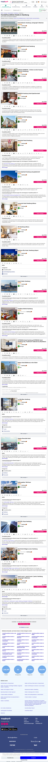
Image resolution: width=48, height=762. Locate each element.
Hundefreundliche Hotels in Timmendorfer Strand (8, 653)
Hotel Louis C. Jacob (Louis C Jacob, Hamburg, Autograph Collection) (30, 577)
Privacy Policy (13, 761)
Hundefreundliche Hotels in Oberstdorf (23, 657)
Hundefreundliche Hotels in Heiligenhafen (23, 660)
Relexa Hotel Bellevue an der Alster (28, 362)
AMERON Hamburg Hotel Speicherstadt (29, 93)
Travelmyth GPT (39, 723)
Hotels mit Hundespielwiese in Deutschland (34, 694)
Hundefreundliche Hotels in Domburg (8, 657)
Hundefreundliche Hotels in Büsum (8, 660)
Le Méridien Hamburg (24, 399)
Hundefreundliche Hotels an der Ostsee (9, 634)
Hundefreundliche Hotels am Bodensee (23, 637)
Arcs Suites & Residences (6, 708)
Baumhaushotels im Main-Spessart (8, 692)
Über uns (26, 718)
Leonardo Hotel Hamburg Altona (27, 203)
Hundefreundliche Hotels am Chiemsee (23, 653)
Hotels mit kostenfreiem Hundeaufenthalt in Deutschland (10, 697)
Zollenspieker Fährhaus (24, 482)
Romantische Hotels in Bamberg (31, 689)
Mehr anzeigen (23, 276)
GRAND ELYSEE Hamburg (25, 117)
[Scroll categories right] (46, 6)
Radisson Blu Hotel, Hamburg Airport (28, 250)
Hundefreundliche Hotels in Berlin (8, 647)
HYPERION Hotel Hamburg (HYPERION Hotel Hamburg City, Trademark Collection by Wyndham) (32, 340)
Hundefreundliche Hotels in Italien (38, 657)
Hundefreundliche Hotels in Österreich (38, 640)
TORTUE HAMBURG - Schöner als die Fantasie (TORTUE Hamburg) (30, 70)
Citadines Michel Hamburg (25, 308)
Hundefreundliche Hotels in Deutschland (8, 640)
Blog (36, 718)
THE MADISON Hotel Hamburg (26, 46)
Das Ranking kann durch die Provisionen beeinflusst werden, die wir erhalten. (15, 20)
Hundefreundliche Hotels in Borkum (8, 650)
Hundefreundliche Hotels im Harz (38, 643)
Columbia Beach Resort (29, 708)
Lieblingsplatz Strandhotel (6, 710)
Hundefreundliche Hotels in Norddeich (23, 650)
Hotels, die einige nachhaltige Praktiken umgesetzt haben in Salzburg (11, 686)
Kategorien (26, 721)
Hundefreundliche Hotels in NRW (38, 650)
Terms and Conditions (19, 761)
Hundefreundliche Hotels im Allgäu (38, 634)
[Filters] (2, 10)
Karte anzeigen (43, 10)
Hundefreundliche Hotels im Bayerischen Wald (23, 647)
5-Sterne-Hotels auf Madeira (7, 694)
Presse (25, 720)
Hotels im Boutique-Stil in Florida (32, 692)
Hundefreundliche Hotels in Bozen (23, 643)
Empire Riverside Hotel (24, 438)
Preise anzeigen (40, 32)
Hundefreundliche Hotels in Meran (38, 660)
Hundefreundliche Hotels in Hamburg (23, 640)
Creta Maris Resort (29, 710)
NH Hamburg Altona (23, 227)
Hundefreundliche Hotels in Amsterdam (38, 653)
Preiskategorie (7, 10)
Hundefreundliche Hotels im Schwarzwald (38, 637)
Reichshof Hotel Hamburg (25, 140)
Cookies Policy (8, 761)
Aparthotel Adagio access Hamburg (28, 549)
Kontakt (37, 721)
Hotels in (23, 627)
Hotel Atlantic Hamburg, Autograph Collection (31, 23)
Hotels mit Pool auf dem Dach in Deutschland (34, 683)
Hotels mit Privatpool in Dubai (7, 689)
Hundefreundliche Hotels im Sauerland (38, 647)
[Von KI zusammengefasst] (10, 162)
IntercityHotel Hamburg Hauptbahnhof (29, 172)
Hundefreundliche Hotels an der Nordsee (24, 634)
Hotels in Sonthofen (5, 700)
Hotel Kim (3, 713)
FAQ (36, 720)
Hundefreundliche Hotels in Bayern (8, 637)
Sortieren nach (16, 10)
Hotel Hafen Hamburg (24, 281)
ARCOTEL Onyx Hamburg (24, 521)
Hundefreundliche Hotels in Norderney (8, 643)
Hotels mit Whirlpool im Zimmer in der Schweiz (34, 685)
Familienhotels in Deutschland (7, 683)
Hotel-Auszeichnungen (29, 723)
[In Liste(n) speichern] (16, 23)
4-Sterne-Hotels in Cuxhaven (31, 697)
